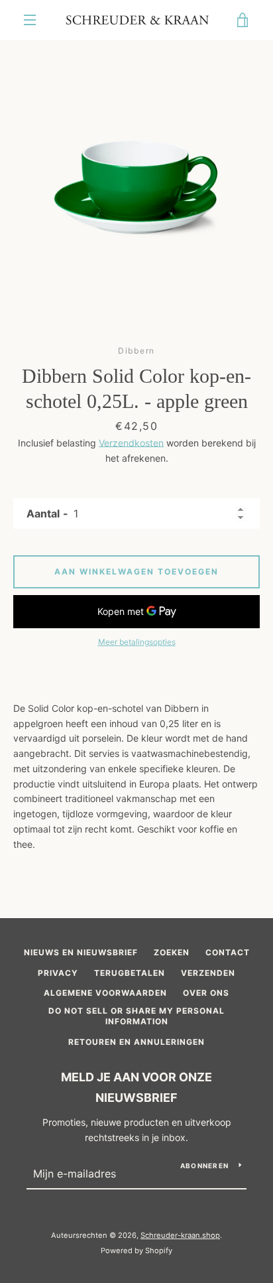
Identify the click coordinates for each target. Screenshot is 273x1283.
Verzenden (208, 973)
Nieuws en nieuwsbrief (81, 952)
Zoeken (172, 952)
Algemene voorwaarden (105, 993)
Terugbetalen (129, 973)
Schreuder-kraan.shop (180, 1235)
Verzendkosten (131, 442)
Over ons (206, 993)
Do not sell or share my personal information (136, 1016)
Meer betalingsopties (137, 642)
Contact (227, 952)
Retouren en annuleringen (136, 1042)
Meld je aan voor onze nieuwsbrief (136, 1087)
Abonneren (204, 1166)
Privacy (58, 973)
